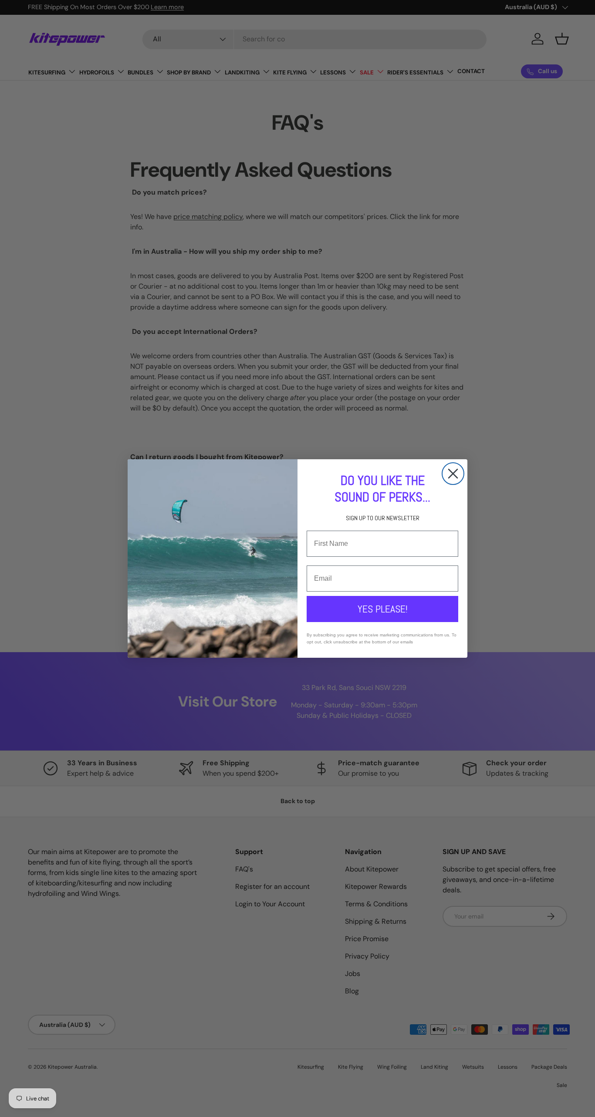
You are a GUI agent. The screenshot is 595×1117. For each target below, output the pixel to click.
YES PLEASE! (383, 609)
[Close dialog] (453, 473)
